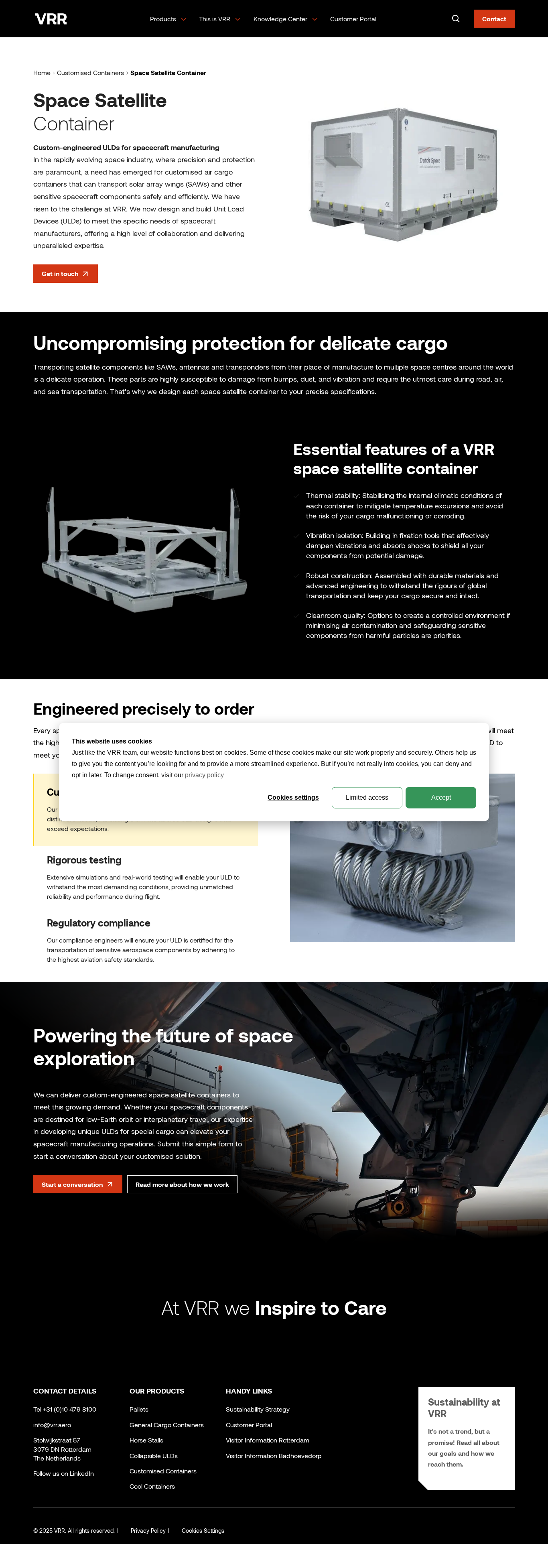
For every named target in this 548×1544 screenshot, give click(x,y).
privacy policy (204, 775)
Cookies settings (293, 797)
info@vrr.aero (52, 1424)
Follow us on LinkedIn (63, 1473)
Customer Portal (353, 18)
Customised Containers (90, 72)
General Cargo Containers (167, 1424)
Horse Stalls (146, 1440)
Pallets (139, 1409)
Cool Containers (152, 1486)
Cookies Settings (203, 1530)
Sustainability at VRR (464, 1407)
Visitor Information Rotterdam (267, 1440)
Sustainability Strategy (258, 1409)
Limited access (367, 797)
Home (42, 72)
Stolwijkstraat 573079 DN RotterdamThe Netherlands (62, 1449)
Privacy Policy (148, 1530)
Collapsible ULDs (154, 1455)
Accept (441, 797)
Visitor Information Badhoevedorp (274, 1455)
